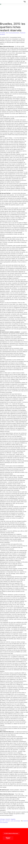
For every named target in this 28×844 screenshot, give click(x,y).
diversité (7, 819)
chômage (2, 819)
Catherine (25, 820)
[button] (11, 833)
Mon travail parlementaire (12, 32)
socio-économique (15, 820)
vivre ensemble (4, 822)
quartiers (7, 820)
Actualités (2, 32)
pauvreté (2, 820)
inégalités (13, 819)
